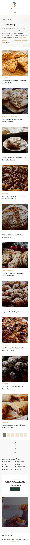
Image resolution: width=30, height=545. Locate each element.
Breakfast (4, 154)
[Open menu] (15, 13)
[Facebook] (3, 536)
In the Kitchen (6, 116)
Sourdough (5, 77)
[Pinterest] (8, 536)
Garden (6, 466)
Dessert (4, 270)
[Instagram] (6, 536)
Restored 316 (15, 541)
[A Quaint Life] (15, 5)
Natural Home (8, 469)
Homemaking (21, 461)
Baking (19, 469)
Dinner (6, 464)
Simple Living (21, 466)
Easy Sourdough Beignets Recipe (13, 312)
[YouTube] (11, 536)
